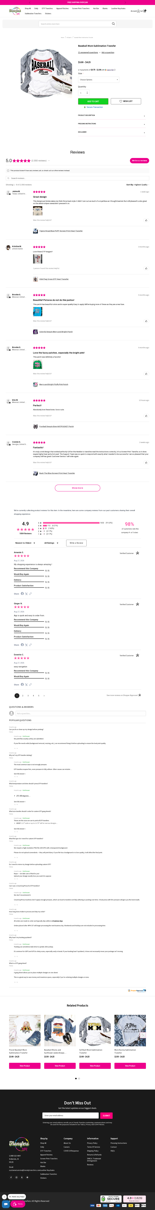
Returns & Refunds (94, 1155)
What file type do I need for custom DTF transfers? (26, 839)
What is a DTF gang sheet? (18, 963)
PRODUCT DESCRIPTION (111, 115)
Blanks (42, 1166)
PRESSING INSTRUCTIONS (111, 123)
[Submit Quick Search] (113, 24)
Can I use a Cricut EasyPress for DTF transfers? (24, 886)
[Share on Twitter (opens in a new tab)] (26, 594)
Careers (67, 1147)
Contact (114, 1147)
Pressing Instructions (119, 1143)
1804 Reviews (28, 533)
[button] (112, 70)
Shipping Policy (92, 1151)
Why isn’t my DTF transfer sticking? (20, 755)
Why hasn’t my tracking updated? (20, 937)
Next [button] (125, 2)
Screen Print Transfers (49, 1158)
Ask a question (108, 52)
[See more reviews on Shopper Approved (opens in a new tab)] (30, 594)
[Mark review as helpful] (146, 220)
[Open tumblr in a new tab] (22, 1177)
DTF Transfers (45, 1151)
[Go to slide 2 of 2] (79, 1078)
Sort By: (130, 185)
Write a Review (76, 543)
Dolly (42, 1147)
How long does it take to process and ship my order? (27, 912)
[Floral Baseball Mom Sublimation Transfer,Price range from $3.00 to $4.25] (25, 1030)
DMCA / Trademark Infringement (94, 1159)
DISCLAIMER (111, 132)
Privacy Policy (92, 1143)
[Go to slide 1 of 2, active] (76, 1078)
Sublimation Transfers (48, 1174)
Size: (80, 73)
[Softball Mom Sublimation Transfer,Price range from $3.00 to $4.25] (95, 1030)
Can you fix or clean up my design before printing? (26, 729)
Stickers (43, 1178)
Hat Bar (43, 1162)
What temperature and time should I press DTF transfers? (28, 784)
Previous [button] (29, 2)
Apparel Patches (46, 1155)
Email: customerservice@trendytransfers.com (24, 1168)
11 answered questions (88, 52)
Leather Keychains (47, 1170)
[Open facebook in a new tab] (11, 1177)
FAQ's (113, 1151)
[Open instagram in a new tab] (16, 1177)
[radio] (77, 523)
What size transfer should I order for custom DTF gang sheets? (30, 811)
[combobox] (77, 24)
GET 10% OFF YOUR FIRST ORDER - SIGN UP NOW (78, 2)
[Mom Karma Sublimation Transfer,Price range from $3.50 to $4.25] (130, 1030)
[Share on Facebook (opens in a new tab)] (22, 594)
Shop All (43, 1143)
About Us (67, 1143)
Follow (11, 732)
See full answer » (20, 774)
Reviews (90, 1164)
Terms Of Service (93, 1147)
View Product (25, 1066)
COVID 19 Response (71, 1151)
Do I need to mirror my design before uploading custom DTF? (30, 864)
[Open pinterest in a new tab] (27, 1177)
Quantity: (82, 86)
